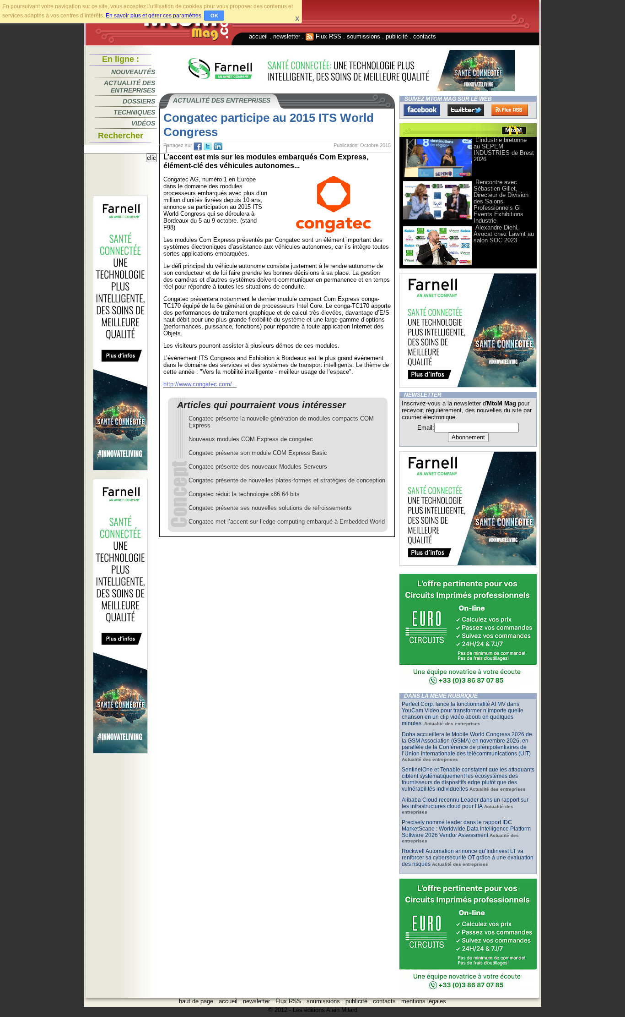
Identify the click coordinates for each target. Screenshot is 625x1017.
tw (207, 146)
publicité (397, 36)
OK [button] (214, 15)
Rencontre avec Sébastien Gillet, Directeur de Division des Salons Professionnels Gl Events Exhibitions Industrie (501, 201)
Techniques (134, 112)
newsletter (286, 36)
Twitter (465, 110)
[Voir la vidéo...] (437, 176)
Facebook (422, 110)
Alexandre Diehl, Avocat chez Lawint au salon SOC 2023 (504, 234)
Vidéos (143, 123)
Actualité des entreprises (129, 86)
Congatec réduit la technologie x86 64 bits (244, 494)
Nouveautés (133, 72)
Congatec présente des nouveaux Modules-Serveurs (258, 466)
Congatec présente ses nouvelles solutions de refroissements (270, 507)
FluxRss (509, 110)
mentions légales (423, 1001)
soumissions (363, 36)
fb (197, 146)
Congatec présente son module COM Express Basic (258, 452)
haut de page (196, 1001)
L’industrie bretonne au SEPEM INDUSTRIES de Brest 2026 (504, 150)
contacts (424, 36)
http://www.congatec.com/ (197, 384)
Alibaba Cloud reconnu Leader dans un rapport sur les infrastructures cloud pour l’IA (465, 803)
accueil (258, 36)
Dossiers (139, 101)
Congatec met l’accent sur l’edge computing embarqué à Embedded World (287, 521)
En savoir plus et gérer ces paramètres (153, 15)
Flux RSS (327, 36)
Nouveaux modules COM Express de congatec (251, 439)
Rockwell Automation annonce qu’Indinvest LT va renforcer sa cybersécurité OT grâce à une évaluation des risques (467, 857)
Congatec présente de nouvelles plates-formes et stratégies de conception (287, 480)
